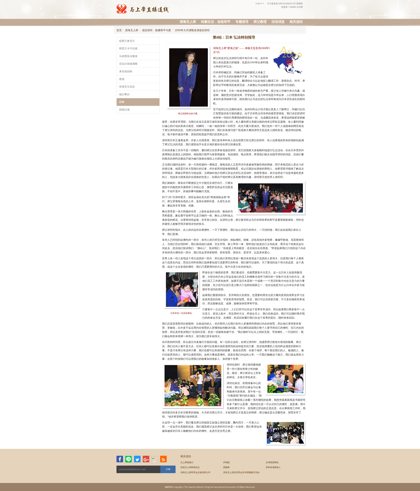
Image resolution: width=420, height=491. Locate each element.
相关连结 (296, 21)
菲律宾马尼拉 (127, 86)
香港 (121, 79)
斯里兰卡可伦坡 (128, 48)
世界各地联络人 (273, 467)
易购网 (226, 467)
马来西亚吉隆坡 (128, 56)
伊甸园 (226, 462)
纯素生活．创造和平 (216, 21)
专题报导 (242, 21)
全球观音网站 (272, 462)
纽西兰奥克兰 (127, 41)
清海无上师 (188, 21)
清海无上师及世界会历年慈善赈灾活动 (241, 472)
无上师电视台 (186, 462)
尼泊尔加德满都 (128, 63)
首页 (119, 30)
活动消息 (278, 21)
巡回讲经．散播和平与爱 (156, 30)
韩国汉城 (124, 109)
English (259, 3)
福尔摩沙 (124, 94)
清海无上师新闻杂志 (190, 467)
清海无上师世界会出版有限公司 (195, 472)
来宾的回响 (125, 71)
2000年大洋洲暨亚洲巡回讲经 (192, 30)
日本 (121, 102)
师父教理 (260, 21)
